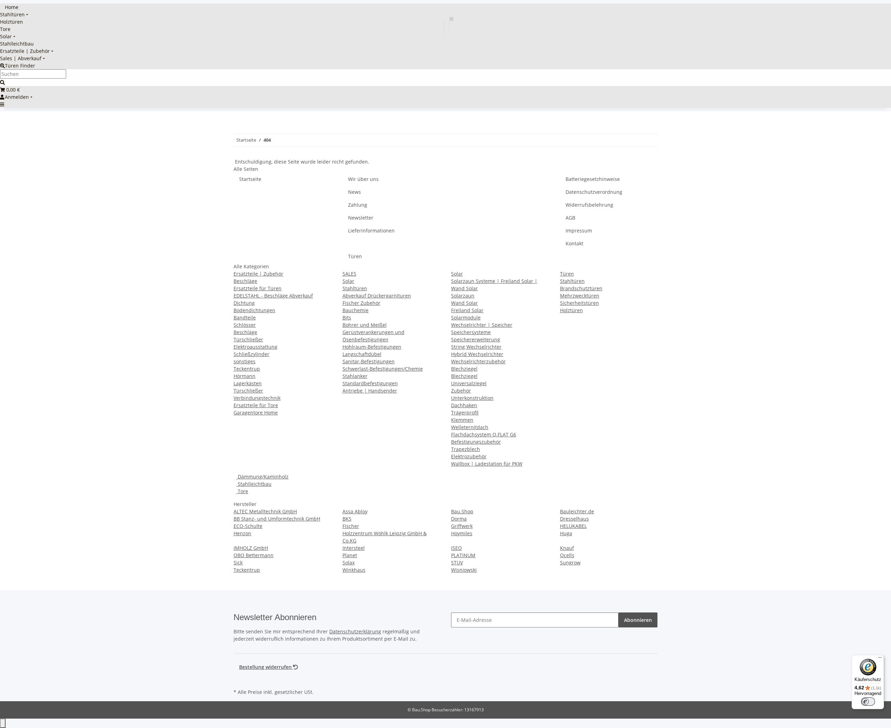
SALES (349, 273)
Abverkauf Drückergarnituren (376, 295)
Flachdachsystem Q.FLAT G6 (483, 434)
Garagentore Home (256, 412)
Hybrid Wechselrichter (477, 354)
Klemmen (462, 420)
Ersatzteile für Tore (256, 405)
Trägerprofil (465, 412)
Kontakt (574, 243)
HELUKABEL (573, 526)
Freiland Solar (467, 310)
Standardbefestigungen (370, 383)
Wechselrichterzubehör (478, 361)
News (354, 192)
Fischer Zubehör (361, 303)
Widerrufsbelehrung (589, 204)
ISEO (456, 548)
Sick (238, 562)
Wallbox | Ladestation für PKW (486, 463)
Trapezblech (465, 449)
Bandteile (245, 317)
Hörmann (244, 376)
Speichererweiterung (475, 339)
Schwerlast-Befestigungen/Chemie (382, 368)
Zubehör (461, 390)
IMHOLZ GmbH (251, 548)
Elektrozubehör (469, 456)
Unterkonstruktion (472, 398)
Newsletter (360, 217)
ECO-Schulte (248, 526)
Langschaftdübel (361, 354)
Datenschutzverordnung (594, 192)
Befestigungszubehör (476, 441)
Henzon (242, 533)
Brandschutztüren (581, 288)
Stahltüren (354, 288)
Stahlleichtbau (253, 484)
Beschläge (245, 281)
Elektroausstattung (255, 346)
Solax (348, 562)
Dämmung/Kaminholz (262, 476)
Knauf (567, 548)
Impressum (579, 230)
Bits (346, 317)
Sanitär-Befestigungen (368, 361)
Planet (349, 555)
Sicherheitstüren (579, 303)
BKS (347, 518)
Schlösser (245, 325)
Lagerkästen (248, 383)
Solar (348, 281)
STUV (457, 562)
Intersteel (353, 548)
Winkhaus (353, 570)
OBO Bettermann (254, 555)
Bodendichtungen (254, 310)
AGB (570, 217)
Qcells (567, 555)
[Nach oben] (3, 723)
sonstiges (244, 361)
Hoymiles (461, 533)
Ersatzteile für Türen (258, 288)
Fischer (350, 526)
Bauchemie (355, 310)
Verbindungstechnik (257, 398)
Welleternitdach (469, 427)
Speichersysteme (471, 332)
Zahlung (357, 204)
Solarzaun (462, 295)
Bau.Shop (462, 511)
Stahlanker (355, 376)
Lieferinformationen (371, 230)
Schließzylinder (251, 354)
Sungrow (570, 562)
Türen (355, 256)
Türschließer (248, 339)
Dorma (459, 518)
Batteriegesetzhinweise (593, 179)
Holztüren (571, 310)
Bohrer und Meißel (364, 325)
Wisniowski (464, 570)
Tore (242, 491)
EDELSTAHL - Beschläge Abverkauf (273, 295)
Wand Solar (464, 303)
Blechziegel (464, 368)
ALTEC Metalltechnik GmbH (265, 511)
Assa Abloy (355, 511)
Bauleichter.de (577, 511)
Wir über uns (363, 179)
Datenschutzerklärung (355, 631)
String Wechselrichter (476, 346)
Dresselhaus (574, 518)
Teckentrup (247, 368)
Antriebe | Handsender (369, 390)
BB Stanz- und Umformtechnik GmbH (277, 518)
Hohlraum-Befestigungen (371, 346)
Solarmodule (466, 317)
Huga (566, 533)
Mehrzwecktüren (579, 295)
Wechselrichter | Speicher (481, 325)
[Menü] (880, 659)
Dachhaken (464, 405)
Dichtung (244, 303)
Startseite (250, 179)
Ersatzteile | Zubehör (258, 273)
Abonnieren (638, 620)
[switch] (868, 701)
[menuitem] (9, 7)
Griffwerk (462, 526)
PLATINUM (463, 555)
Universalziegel (469, 383)
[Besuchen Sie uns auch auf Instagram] (239, 679)
